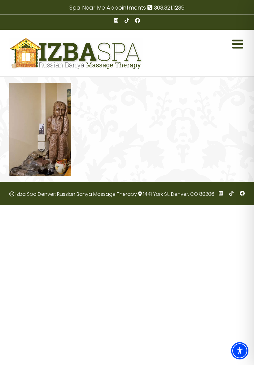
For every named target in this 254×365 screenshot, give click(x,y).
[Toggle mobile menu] (238, 44)
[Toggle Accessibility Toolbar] (240, 351)
